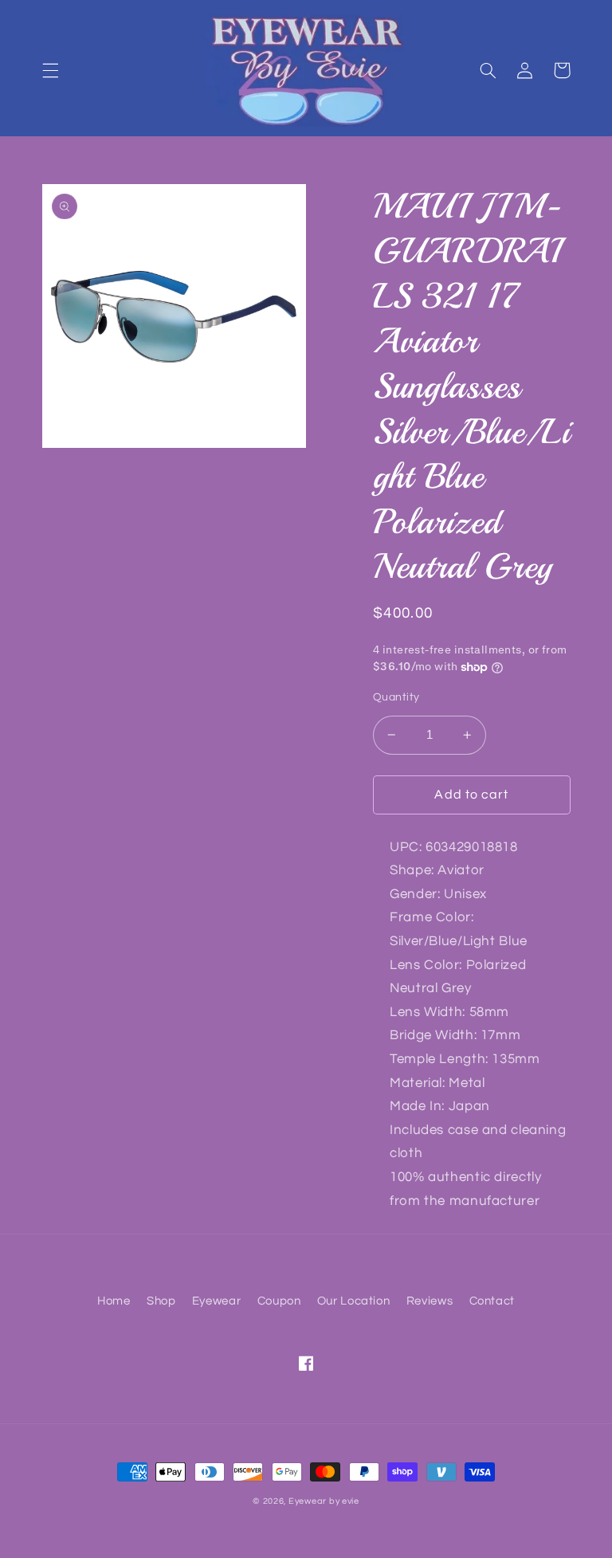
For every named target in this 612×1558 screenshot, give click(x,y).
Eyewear (216, 1301)
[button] (50, 70)
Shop (161, 1301)
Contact (492, 1301)
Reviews (429, 1301)
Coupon (279, 1301)
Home (114, 1301)
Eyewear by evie (323, 1501)
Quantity (396, 697)
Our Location (353, 1301)
